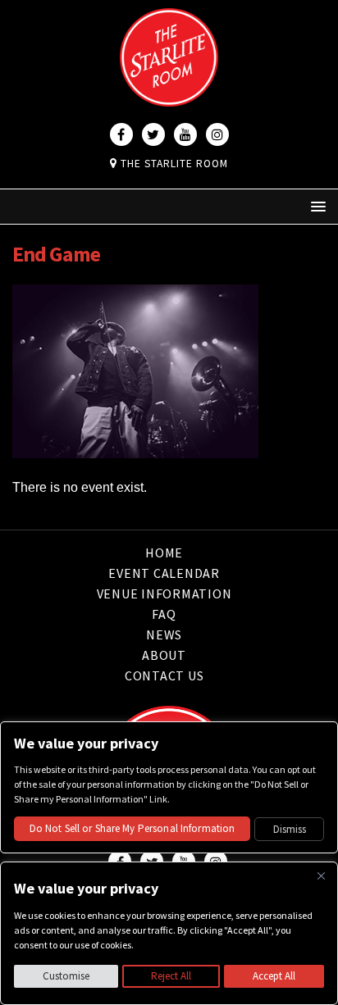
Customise (66, 976)
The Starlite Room (172, 164)
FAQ (164, 614)
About (164, 655)
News (164, 634)
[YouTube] (185, 134)
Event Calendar (164, 573)
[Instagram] (217, 134)
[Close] (321, 875)
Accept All (274, 976)
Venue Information (164, 593)
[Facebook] (121, 134)
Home (164, 554)
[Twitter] (153, 134)
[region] (169, 933)
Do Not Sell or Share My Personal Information (132, 828)
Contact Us (164, 675)
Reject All (171, 976)
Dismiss (289, 829)
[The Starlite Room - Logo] (169, 95)
